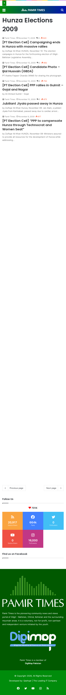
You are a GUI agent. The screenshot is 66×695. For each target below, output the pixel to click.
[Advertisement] (33, 174)
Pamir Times (10, 38)
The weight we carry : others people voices (28, 3)
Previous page (16, 488)
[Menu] (3, 10)
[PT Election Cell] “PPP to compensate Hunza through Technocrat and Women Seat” (32, 125)
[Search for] (62, 10)
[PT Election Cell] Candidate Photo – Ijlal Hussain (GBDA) (31, 69)
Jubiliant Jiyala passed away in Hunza (32, 103)
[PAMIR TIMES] (33, 9)
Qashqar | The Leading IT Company (40, 680)
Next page (51, 488)
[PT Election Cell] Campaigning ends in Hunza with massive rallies (31, 44)
